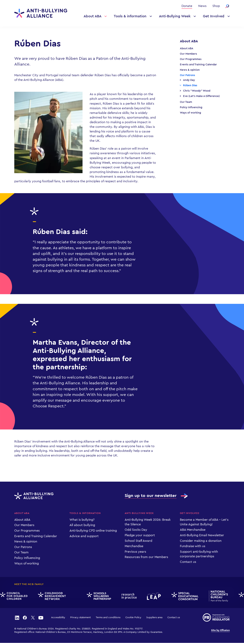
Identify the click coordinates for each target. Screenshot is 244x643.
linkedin (17, 617)
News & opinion (190, 70)
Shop (216, 5)
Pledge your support (140, 535)
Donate (186, 5)
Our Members (188, 53)
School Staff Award (138, 540)
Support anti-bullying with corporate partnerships (199, 554)
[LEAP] (151, 596)
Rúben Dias (190, 85)
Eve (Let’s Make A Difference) (201, 96)
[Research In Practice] (126, 596)
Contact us (188, 561)
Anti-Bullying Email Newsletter (202, 535)
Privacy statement (80, 617)
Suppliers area (154, 617)
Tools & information (130, 16)
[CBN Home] (49, 596)
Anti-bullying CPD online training (93, 530)
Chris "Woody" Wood (196, 90)
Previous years (135, 551)
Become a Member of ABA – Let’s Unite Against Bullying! (204, 522)
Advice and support (84, 536)
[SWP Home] (96, 596)
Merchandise (134, 546)
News (202, 5)
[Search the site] (227, 6)
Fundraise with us (192, 546)
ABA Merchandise (192, 529)
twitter (33, 617)
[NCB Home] (215, 596)
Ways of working (190, 112)
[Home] (40, 13)
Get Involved (213, 16)
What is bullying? (81, 519)
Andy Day (189, 80)
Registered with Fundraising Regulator (216, 617)
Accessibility (58, 617)
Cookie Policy (133, 617)
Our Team (186, 102)
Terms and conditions (108, 617)
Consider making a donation (200, 540)
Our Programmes (190, 59)
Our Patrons (187, 75)
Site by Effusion (220, 630)
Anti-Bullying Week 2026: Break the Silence (148, 522)
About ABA (92, 16)
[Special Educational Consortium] (181, 596)
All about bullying (82, 525)
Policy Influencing (191, 107)
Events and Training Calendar (198, 64)
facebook (25, 617)
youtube (40, 617)
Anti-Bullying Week (175, 16)
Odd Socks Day (136, 529)
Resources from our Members (146, 557)
